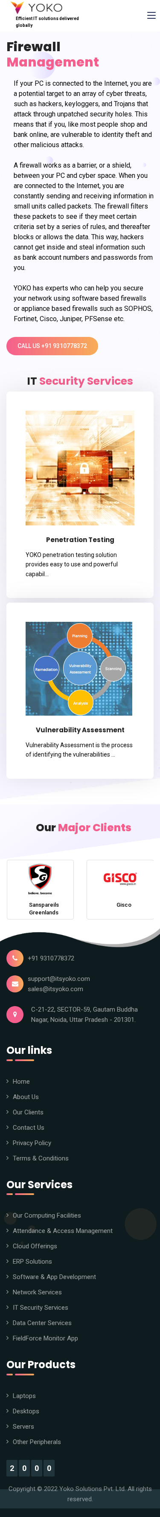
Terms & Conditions (41, 1158)
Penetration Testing (80, 539)
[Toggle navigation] (151, 16)
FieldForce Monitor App (45, 1338)
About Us (26, 1097)
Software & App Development (54, 1277)
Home (21, 1081)
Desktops (26, 1411)
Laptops (24, 1396)
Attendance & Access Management (63, 1231)
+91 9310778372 (51, 958)
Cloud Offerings (35, 1246)
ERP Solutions (32, 1261)
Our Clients (28, 1112)
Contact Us (28, 1127)
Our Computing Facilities (47, 1215)
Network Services (37, 1292)
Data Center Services (42, 1323)
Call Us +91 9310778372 (52, 345)
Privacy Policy (32, 1143)
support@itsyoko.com (59, 979)
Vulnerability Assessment (80, 729)
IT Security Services (40, 1307)
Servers (23, 1426)
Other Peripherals (37, 1442)
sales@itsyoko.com (55, 989)
